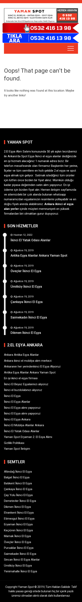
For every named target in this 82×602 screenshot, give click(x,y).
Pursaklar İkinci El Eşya (18, 548)
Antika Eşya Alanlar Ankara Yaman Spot (39, 255)
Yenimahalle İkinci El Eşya (20, 571)
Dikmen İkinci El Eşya (26, 333)
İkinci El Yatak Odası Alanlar (31, 240)
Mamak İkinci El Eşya (17, 536)
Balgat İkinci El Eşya (16, 477)
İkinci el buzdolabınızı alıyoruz (23, 390)
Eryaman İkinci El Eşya (18, 524)
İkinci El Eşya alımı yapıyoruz (22, 407)
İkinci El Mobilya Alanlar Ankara (24, 425)
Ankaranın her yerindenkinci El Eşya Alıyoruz (32, 366)
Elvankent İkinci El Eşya (19, 512)
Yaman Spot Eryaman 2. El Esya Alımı (28, 437)
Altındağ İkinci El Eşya (18, 471)
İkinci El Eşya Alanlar (17, 402)
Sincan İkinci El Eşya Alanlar (22, 559)
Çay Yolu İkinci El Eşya (18, 495)
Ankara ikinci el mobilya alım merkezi (28, 361)
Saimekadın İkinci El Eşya (29, 317)
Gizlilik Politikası (14, 443)
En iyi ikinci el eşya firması (21, 378)
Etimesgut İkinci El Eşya (19, 518)
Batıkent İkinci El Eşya (18, 483)
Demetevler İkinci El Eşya (20, 501)
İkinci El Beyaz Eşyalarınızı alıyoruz (26, 384)
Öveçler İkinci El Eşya (26, 271)
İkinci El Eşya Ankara (17, 419)
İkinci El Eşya (12, 396)
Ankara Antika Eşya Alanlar (21, 355)
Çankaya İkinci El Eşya (27, 302)
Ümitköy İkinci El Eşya (26, 286)
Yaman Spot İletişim (17, 449)
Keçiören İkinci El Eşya (18, 530)
